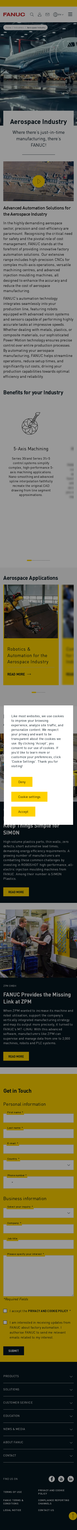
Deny (21, 782)
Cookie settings (29, 796)
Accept (23, 811)
